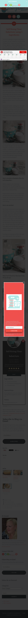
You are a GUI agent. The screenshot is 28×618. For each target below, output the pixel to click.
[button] (24, 59)
